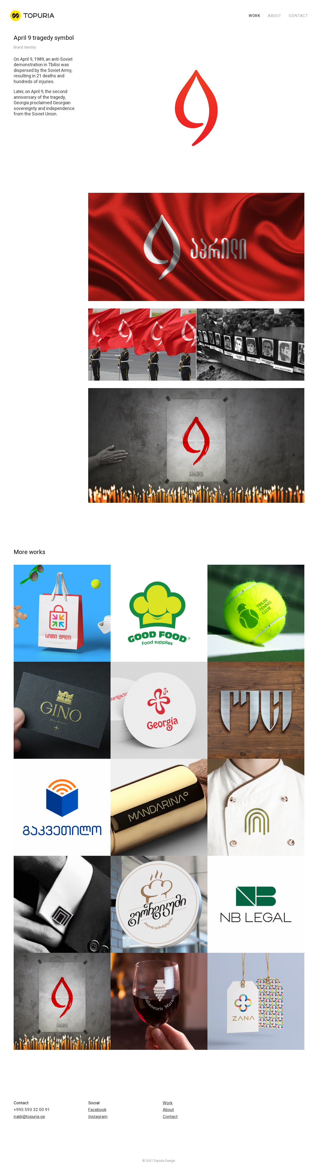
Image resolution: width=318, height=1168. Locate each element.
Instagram (98, 1116)
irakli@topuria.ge (29, 1116)
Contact (170, 1116)
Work (167, 1102)
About (168, 1109)
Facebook (97, 1109)
